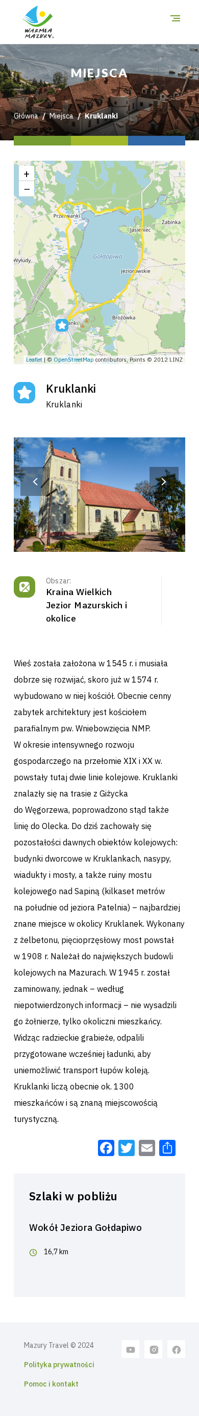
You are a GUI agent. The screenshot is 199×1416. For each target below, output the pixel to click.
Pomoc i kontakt (51, 1384)
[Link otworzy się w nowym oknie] (130, 1348)
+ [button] (26, 173)
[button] (35, 481)
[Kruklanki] (62, 325)
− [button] (26, 188)
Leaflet (34, 359)
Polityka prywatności (59, 1364)
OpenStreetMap (74, 359)
